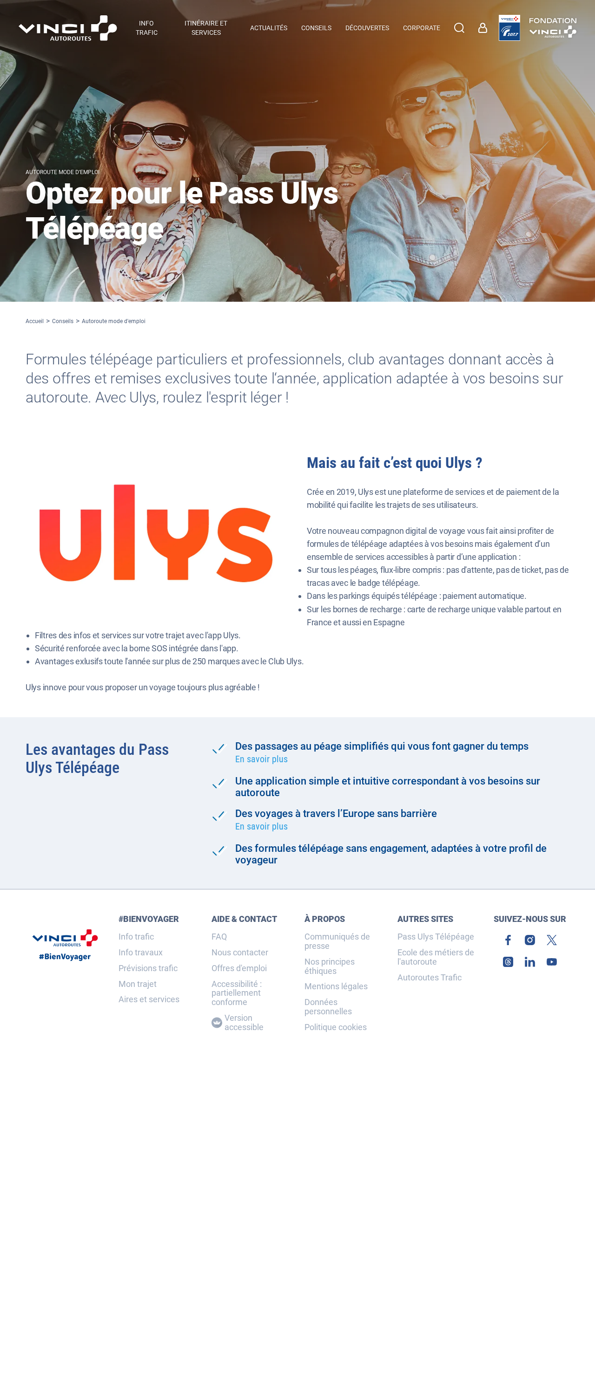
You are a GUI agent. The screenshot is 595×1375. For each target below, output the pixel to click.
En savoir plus (261, 759)
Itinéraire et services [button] (206, 27)
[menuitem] (485, 28)
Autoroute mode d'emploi (113, 321)
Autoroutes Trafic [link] (429, 977)
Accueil (35, 321)
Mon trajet (138, 984)
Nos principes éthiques (329, 966)
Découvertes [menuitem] (367, 28)
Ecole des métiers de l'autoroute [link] (435, 957)
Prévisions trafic (148, 968)
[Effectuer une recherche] (459, 28)
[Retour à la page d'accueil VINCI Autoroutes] (68, 28)
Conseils (62, 321)
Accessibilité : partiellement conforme (237, 993)
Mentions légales (336, 986)
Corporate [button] (421, 28)
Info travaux (141, 952)
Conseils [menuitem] (316, 28)
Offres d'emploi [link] (239, 968)
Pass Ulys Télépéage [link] (435, 936)
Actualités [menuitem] (268, 28)
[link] (509, 28)
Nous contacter (240, 952)
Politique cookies (335, 1027)
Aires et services (149, 999)
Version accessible (244, 1022)
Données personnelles (328, 1007)
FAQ (219, 936)
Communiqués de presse (337, 941)
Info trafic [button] (147, 27)
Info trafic (136, 936)
